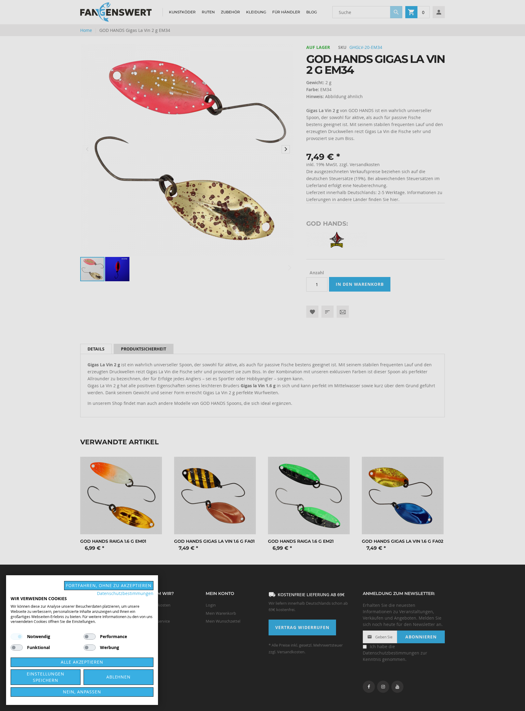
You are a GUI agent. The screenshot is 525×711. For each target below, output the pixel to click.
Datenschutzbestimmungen (125, 593)
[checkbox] (90, 637)
